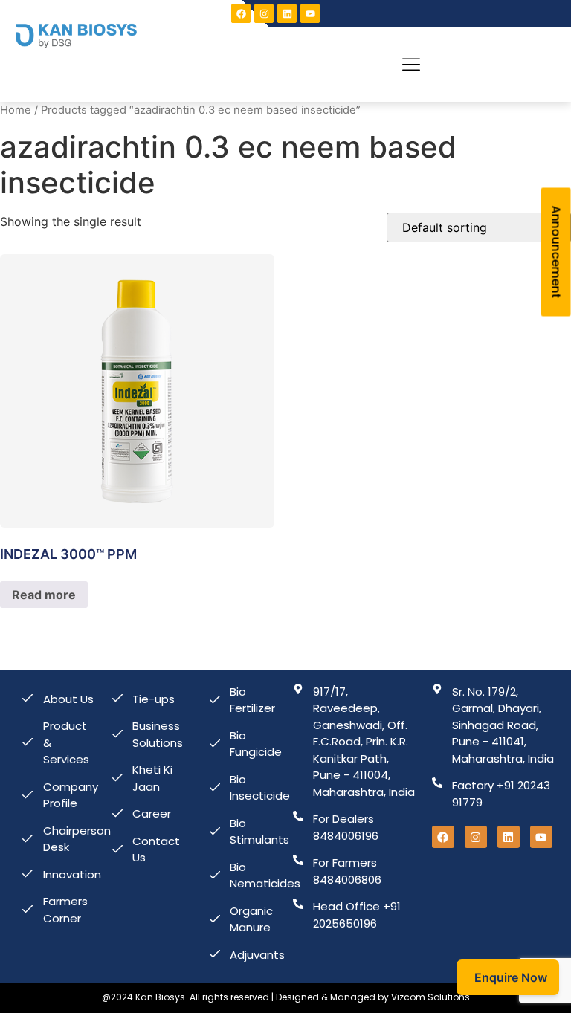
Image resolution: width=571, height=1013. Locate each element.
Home (15, 110)
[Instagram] (264, 13)
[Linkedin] (287, 13)
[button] (411, 64)
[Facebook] (241, 13)
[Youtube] (541, 837)
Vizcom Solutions (430, 997)
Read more (44, 594)
